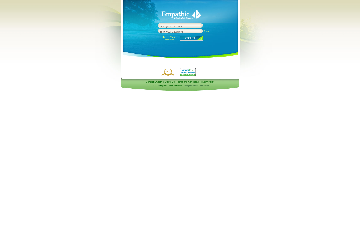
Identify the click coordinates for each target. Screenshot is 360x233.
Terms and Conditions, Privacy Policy (195, 82)
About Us (170, 82)
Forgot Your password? (169, 38)
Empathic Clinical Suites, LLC (171, 86)
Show (206, 31)
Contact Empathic (155, 82)
